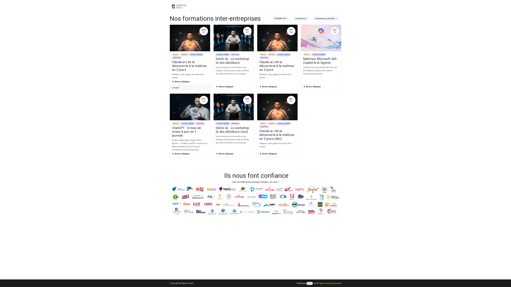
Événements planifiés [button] (325, 18)
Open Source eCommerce (330, 283)
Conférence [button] (300, 18)
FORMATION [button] (280, 18)
